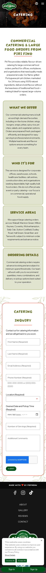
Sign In (12, 569)
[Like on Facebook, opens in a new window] (15, 493)
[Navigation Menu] (42, 4)
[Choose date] (37, 414)
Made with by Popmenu (19, 485)
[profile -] (36, 3)
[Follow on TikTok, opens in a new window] (31, 493)
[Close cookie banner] (41, 540)
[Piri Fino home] (9, 6)
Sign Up (33, 569)
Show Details (10, 555)
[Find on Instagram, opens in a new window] (23, 493)
